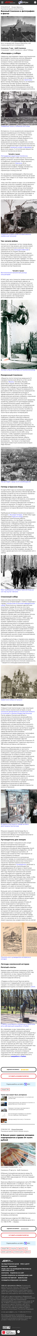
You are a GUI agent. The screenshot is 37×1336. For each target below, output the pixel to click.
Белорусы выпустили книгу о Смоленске (19, 1119)
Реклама (4, 1266)
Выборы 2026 (22, 1278)
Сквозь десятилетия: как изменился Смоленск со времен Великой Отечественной (21, 1103)
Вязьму (11, 382)
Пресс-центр (24, 1264)
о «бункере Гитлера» (15, 515)
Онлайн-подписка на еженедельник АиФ (16, 1275)
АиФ (20, 1167)
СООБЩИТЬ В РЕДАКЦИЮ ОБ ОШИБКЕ (14, 1280)
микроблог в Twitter (18, 1056)
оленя (33, 987)
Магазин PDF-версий (9, 1278)
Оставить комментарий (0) (19, 1076)
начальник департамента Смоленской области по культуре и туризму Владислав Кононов (18, 712)
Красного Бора (17, 516)
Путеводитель (21, 864)
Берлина (18, 163)
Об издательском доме (10, 1264)
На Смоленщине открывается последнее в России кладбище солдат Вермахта (19, 1114)
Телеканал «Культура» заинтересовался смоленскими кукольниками (19, 1109)
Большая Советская (21, 250)
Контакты (5, 1273)
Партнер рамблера (16, 1327)
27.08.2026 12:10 (5, 1129)
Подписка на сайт (17, 1273)
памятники (28, 80)
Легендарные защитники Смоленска (14, 156)
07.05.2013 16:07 (5, 7)
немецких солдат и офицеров (20, 147)
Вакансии (13, 1266)
